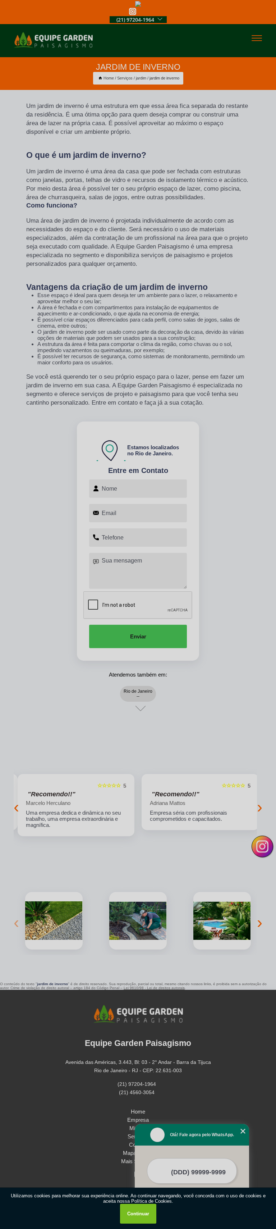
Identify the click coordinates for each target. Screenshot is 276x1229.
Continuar (138, 1213)
